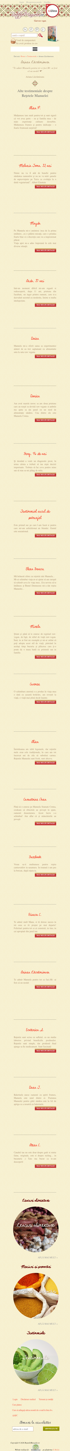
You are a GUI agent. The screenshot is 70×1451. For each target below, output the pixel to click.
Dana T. (35, 1087)
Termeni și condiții (46, 1399)
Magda (35, 223)
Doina (35, 339)
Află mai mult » (48, 1257)
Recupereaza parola (34, 2)
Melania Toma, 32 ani (35, 166)
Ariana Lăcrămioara (35, 972)
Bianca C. (35, 915)
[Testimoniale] (36, 1384)
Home (23, 56)
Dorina (35, 396)
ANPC (15, 1415)
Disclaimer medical (28, 1399)
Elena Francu (35, 569)
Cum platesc (17, 1404)
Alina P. (35, 108)
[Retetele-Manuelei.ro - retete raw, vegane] (28, 14)
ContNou (47, 2)
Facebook (35, 857)
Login (22, 2)
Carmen (35, 684)
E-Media (56, 1449)
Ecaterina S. (35, 1030)
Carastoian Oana (35, 799)
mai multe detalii (45, 132)
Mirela (35, 627)
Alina (35, 742)
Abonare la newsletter (35, 1422)
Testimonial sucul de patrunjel (35, 514)
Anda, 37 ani (35, 281)
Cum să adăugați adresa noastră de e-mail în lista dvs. (32, 1410)
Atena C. (35, 1145)
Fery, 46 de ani (35, 454)
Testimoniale (32, 56)
